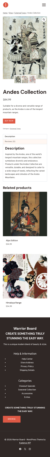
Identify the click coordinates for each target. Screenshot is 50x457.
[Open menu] (44, 5)
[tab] (25, 136)
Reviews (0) (10, 141)
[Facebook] (20, 449)
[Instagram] (30, 449)
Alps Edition (12, 240)
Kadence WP (25, 443)
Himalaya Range (13, 302)
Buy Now (9, 121)
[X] (25, 449)
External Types (15, 129)
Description (10, 136)
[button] (44, 19)
